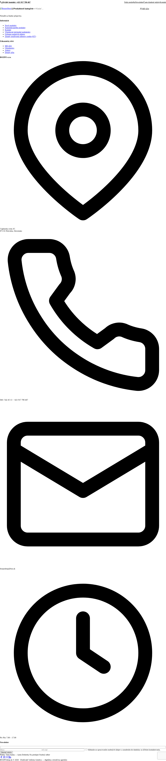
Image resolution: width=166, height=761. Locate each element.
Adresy (7, 50)
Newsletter (139, 2)
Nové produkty (11, 25)
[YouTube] (7, 758)
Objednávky (9, 48)
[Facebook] (1, 758)
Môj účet (8, 46)
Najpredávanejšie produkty (15, 28)
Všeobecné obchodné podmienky (18, 32)
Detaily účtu (9, 52)
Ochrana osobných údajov (15, 34)
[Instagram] (4, 758)
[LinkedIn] (10, 758)
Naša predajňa (129, 2)
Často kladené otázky (151, 2)
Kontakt (163, 2)
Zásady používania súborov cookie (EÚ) (20, 36)
